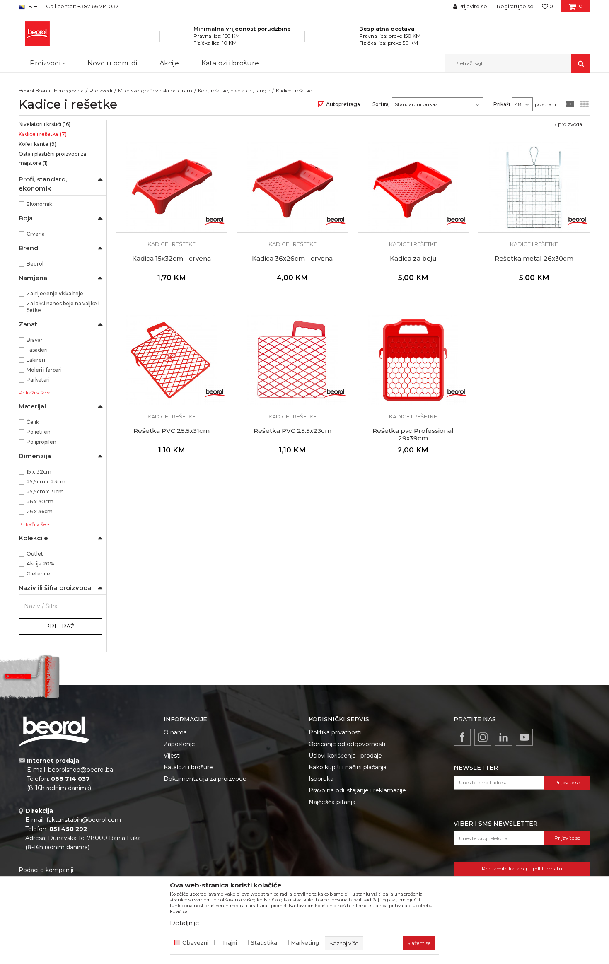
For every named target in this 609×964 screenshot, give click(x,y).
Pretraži (60, 626)
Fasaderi (37, 350)
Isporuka (321, 779)
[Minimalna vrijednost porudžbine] (182, 38)
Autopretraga (343, 104)
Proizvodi (100, 90)
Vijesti (172, 755)
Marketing (305, 943)
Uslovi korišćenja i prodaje (345, 755)
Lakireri (36, 360)
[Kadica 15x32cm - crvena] (171, 187)
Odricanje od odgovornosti (347, 744)
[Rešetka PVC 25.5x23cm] (292, 360)
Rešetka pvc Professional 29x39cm (413, 434)
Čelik (33, 422)
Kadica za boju (413, 258)
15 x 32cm (39, 472)
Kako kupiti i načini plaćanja (348, 767)
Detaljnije (184, 923)
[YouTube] (524, 737)
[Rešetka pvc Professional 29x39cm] (413, 360)
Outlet (35, 554)
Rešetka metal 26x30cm (534, 258)
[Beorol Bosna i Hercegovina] (37, 33)
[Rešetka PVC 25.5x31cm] (171, 360)
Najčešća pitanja (332, 802)
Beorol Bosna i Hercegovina (51, 90)
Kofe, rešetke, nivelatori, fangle (234, 90)
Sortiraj (381, 104)
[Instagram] (483, 737)
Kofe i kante (37, 144)
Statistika (264, 943)
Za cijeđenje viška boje (55, 293)
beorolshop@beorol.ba (80, 769)
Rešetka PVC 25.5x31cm (171, 431)
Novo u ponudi (112, 63)
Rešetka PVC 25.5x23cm (292, 431)
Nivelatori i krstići (44, 124)
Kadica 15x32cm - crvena (171, 258)
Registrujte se (515, 6)
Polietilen (39, 432)
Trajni (229, 943)
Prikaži (501, 104)
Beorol (35, 264)
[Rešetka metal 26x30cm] (534, 187)
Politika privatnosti (335, 732)
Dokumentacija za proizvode (205, 779)
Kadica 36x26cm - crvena (292, 258)
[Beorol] (214, 220)
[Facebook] (462, 737)
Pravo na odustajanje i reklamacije (357, 790)
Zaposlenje (179, 744)
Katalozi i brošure (188, 767)
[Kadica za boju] (413, 187)
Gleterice (38, 573)
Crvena (36, 234)
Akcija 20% (40, 564)
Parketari (38, 380)
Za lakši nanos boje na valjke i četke (63, 306)
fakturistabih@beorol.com (83, 820)
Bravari (35, 340)
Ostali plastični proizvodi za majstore (52, 158)
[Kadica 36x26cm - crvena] (292, 187)
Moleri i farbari (44, 370)
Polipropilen (41, 442)
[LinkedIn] (503, 737)
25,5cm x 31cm (45, 491)
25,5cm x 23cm (46, 481)
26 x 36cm (40, 511)
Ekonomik (39, 204)
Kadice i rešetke (43, 134)
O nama (175, 732)
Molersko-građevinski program (155, 90)
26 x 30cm (40, 501)
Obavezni (195, 943)
